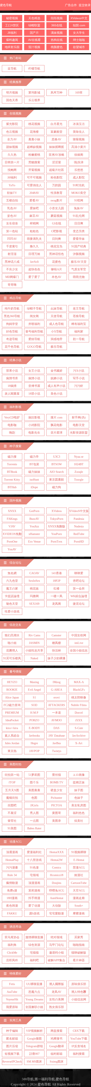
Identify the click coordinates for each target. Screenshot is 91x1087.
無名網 (12, 573)
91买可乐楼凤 (12, 658)
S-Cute (79, 728)
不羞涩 (12, 813)
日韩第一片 (12, 162)
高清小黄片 (78, 147)
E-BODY (34, 728)
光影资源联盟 (79, 432)
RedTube (78, 534)
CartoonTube (79, 883)
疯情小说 (34, 378)
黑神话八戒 (12, 261)
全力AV (12, 139)
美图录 (56, 820)
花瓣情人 (12, 650)
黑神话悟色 (56, 254)
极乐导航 (56, 346)
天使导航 (56, 316)
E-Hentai (78, 860)
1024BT (79, 464)
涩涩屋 (56, 162)
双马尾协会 (12, 937)
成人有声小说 (56, 385)
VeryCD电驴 (12, 417)
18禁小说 (34, 393)
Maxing (34, 682)
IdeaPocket (12, 720)
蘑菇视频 (56, 215)
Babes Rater (34, 828)
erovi (57, 697)
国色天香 (12, 100)
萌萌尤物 (79, 277)
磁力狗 (56, 487)
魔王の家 (12, 588)
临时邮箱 (56, 1053)
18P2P (57, 580)
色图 (34, 797)
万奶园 (56, 185)
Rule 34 (12, 875)
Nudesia (79, 526)
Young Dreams (34, 999)
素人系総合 (12, 735)
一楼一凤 (56, 596)
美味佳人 (79, 131)
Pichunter (56, 797)
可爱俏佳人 (34, 185)
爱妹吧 (34, 208)
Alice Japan (12, 697)
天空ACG (79, 890)
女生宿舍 (12, 223)
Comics (56, 867)
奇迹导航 (12, 339)
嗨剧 (12, 432)
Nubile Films (79, 705)
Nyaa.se (78, 456)
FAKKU (12, 913)
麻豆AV (34, 215)
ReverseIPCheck (12, 1061)
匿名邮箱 (12, 1038)
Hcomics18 (56, 875)
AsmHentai (56, 898)
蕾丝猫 (56, 774)
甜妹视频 (12, 147)
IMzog (57, 682)
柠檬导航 (34, 68)
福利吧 (34, 960)
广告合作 (71, 5)
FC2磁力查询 (12, 705)
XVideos (56, 511)
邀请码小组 (56, 952)
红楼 (56, 588)
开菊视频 (34, 170)
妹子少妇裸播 (56, 658)
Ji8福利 (12, 177)
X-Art (78, 743)
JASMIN (34, 643)
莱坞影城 (34, 92)
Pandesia (79, 518)
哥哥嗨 (12, 284)
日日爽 (78, 223)
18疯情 (12, 385)
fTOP (12, 782)
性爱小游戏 (12, 611)
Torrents (12, 464)
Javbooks (34, 735)
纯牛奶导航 (12, 308)
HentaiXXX (57, 852)
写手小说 (79, 378)
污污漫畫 (12, 867)
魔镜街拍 (12, 797)
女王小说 (34, 370)
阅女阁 (34, 316)
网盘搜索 (56, 1030)
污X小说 (78, 370)
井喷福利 (34, 324)
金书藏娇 (56, 370)
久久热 (12, 154)
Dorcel (79, 712)
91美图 (12, 828)
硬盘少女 (56, 790)
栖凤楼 (56, 643)
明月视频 (12, 92)
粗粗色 (34, 231)
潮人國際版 (56, 984)
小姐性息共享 (34, 650)
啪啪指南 (79, 944)
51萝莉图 (34, 774)
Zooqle (78, 471)
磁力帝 (34, 456)
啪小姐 (12, 643)
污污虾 (78, 385)
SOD (34, 705)
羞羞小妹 (34, 139)
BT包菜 (34, 464)
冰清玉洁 (79, 124)
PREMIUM (12, 712)
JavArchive (78, 735)
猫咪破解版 (78, 952)
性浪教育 (56, 192)
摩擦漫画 (79, 913)
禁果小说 (12, 370)
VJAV (11, 526)
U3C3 (56, 456)
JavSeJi (34, 261)
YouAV (12, 549)
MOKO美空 (78, 192)
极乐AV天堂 (79, 261)
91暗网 (78, 200)
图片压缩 (12, 1046)
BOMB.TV (56, 782)
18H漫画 (12, 898)
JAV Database (56, 735)
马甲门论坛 (56, 944)
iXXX (78, 720)
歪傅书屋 (34, 385)
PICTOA (56, 805)
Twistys (56, 751)
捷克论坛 (79, 603)
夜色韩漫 (12, 905)
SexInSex (34, 580)
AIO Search (57, 471)
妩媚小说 (56, 378)
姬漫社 (78, 875)
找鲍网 (12, 170)
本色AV (56, 277)
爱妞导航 (34, 339)
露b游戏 (34, 913)
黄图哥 (56, 813)
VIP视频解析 (34, 1030)
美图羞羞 (34, 790)
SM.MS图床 (34, 1061)
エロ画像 (79, 774)
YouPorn (56, 534)
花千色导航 (12, 346)
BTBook (12, 471)
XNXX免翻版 (56, 526)
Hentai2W (57, 860)
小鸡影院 (34, 425)
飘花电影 (56, 425)
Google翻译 (56, 1046)
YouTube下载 (78, 1038)
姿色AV (12, 215)
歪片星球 (56, 432)
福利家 (78, 331)
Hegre (34, 743)
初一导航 (79, 339)
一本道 (56, 712)
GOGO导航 (34, 346)
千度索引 (12, 246)
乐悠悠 (78, 170)
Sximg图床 (56, 1061)
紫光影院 (12, 124)
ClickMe (12, 952)
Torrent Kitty (12, 479)
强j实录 (79, 162)
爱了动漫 (34, 905)
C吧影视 (56, 231)
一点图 (34, 820)
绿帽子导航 (34, 308)
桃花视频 (34, 124)
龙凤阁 (56, 603)
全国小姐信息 (79, 650)
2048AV (34, 192)
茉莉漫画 (34, 890)
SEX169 (34, 603)
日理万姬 (34, 254)
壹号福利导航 (34, 331)
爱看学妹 (79, 238)
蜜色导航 (6, 5)
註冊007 (34, 1053)
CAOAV (34, 573)
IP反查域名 (79, 1046)
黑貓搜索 (34, 162)
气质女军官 (78, 269)
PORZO (34, 720)
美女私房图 (78, 805)
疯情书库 (12, 378)
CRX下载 (79, 1030)
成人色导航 (56, 324)
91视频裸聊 (78, 852)
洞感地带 (56, 339)
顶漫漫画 (34, 883)
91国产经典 (78, 246)
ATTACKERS (56, 705)
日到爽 (56, 238)
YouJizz (34, 526)
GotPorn (34, 511)
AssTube (12, 991)
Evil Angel (34, 689)
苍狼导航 (79, 316)
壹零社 (12, 820)
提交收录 (85, 5)
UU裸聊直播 (34, 984)
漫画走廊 (79, 898)
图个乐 (34, 782)
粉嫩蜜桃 (34, 154)
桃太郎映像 (78, 697)
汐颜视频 (79, 254)
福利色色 (79, 813)
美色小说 (56, 393)
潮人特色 (78, 991)
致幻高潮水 (12, 635)
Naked (34, 658)
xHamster (34, 534)
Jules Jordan (12, 743)
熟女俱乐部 (56, 1007)
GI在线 (56, 223)
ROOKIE (12, 689)
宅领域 (34, 875)
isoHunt (34, 479)
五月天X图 (12, 790)
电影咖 (12, 425)
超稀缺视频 (34, 147)
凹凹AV (12, 238)
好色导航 (12, 331)
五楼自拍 (12, 200)
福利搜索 (79, 1053)
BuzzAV (34, 518)
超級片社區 (56, 170)
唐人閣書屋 (12, 393)
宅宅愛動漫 (56, 913)
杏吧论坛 (79, 580)
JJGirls (34, 805)
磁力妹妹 (34, 471)
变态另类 (79, 231)
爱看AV (34, 200)
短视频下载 (12, 1053)
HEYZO (12, 682)
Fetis (12, 984)
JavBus (56, 743)
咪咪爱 (78, 573)
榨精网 (34, 223)
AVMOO (56, 720)
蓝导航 (12, 68)
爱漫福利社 (34, 852)
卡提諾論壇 (12, 596)
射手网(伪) (79, 417)
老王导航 (79, 308)
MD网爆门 (12, 277)
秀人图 (34, 813)
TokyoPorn (56, 518)
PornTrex (56, 541)
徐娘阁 (78, 154)
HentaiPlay (12, 860)
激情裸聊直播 (34, 937)
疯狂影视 (34, 417)
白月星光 (56, 124)
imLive (78, 643)
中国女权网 (78, 635)
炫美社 (78, 820)
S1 (34, 697)
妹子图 (78, 790)
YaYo (12, 185)
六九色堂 (12, 580)
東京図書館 (56, 479)
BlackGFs (79, 689)
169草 (79, 92)
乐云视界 (34, 100)
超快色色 (34, 269)
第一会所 (79, 588)
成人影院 (79, 177)
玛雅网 (34, 596)
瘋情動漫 (12, 883)
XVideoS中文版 (79, 511)
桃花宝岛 (56, 246)
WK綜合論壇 (78, 596)
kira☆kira (12, 728)
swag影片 (56, 200)
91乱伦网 (79, 215)
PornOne (12, 541)
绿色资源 (34, 944)
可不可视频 (34, 177)
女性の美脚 (56, 999)
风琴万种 (56, 92)
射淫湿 (12, 254)
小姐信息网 (78, 999)
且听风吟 (12, 960)
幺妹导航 (56, 308)
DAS (56, 728)
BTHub (12, 487)
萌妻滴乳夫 (34, 238)
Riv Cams (34, 635)
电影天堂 (79, 425)
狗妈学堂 (12, 324)
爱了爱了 (34, 277)
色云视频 (12, 131)
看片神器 (79, 960)
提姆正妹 (79, 782)
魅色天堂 (12, 603)
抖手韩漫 (34, 898)
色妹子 (78, 797)
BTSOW (56, 464)
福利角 (12, 944)
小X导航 (56, 331)
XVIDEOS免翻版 (12, 534)
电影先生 (34, 432)
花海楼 (34, 131)
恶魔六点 (34, 991)
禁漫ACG (79, 867)
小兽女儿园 (56, 208)
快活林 (56, 650)
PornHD (79, 541)
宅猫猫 (34, 952)
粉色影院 (56, 177)
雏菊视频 (79, 139)
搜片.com (56, 417)
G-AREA (56, 689)
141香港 (56, 573)
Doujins (56, 883)
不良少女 (12, 269)
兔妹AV (79, 208)
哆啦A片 (56, 269)
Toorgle (78, 479)
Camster (56, 635)
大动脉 (56, 905)
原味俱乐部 (78, 984)
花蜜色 (56, 261)
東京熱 (12, 751)
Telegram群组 (34, 1046)
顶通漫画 (12, 852)
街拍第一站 (12, 774)
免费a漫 (12, 890)
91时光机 (79, 185)
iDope (34, 487)
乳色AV (12, 208)
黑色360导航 (12, 316)
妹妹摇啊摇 (56, 147)
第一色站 (12, 231)
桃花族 (34, 588)
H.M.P (34, 712)
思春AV (56, 139)
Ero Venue (34, 541)
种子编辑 (12, 1030)
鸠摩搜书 (56, 1038)
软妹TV (12, 192)
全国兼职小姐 (34, 1007)
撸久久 (34, 246)
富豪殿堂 (56, 131)
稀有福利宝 (78, 324)
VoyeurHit (12, 999)
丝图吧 (12, 805)
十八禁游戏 (34, 860)
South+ (78, 905)
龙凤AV (56, 991)
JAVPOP (34, 751)
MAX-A (79, 682)
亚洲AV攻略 (56, 154)
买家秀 (78, 937)
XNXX (12, 511)
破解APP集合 (56, 960)
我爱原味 (12, 1007)
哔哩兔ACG (56, 890)
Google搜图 (34, 1038)
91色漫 (34, 867)
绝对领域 (56, 937)
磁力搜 (12, 456)
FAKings (12, 518)
